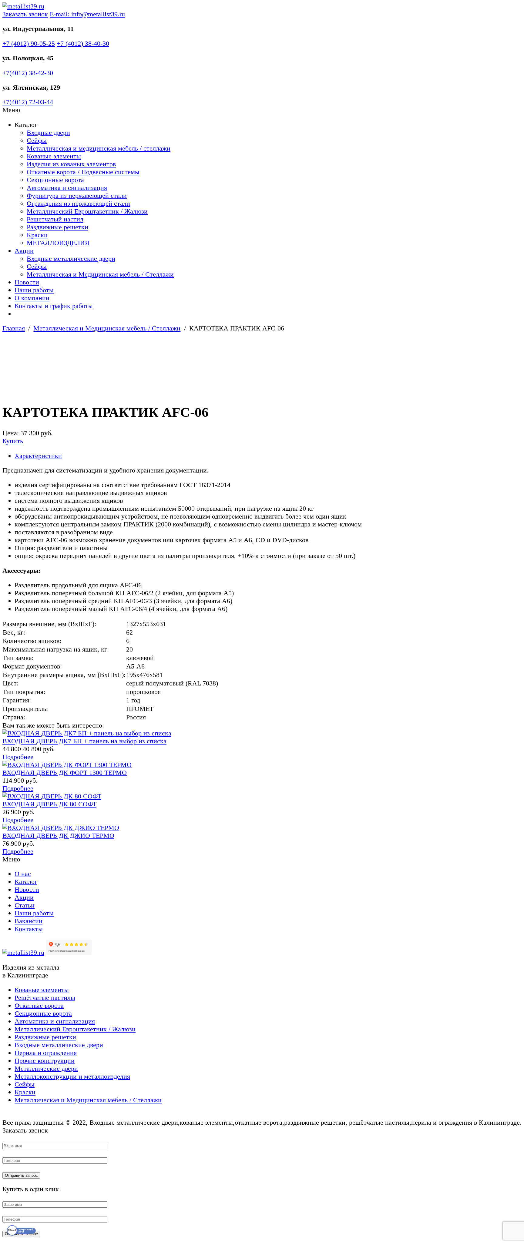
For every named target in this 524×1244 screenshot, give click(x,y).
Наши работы (34, 290)
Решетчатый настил (55, 219)
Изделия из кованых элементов (71, 164)
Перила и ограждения (46, 1053)
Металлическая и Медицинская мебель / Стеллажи (100, 274)
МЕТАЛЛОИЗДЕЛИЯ (58, 243)
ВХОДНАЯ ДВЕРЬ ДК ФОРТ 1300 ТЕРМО (64, 772)
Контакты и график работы (54, 306)
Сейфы (37, 140)
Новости (27, 282)
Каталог (26, 881)
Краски (37, 235)
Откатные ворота (39, 1005)
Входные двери (48, 132)
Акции (24, 250)
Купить (12, 441)
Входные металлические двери (71, 258)
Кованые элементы (54, 156)
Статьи (25, 905)
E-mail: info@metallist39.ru (87, 14)
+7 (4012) (28, 43)
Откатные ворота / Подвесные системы (83, 172)
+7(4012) (27, 73)
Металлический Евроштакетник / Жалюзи (87, 211)
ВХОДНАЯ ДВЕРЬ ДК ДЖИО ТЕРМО (58, 835)
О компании (32, 298)
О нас (23, 873)
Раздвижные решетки (57, 227)
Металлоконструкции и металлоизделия (72, 1076)
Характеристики (38, 455)
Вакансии (28, 921)
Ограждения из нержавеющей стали (78, 203)
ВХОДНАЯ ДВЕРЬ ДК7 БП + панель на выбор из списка (84, 741)
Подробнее (17, 757)
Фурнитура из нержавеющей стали (77, 195)
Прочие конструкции (45, 1060)
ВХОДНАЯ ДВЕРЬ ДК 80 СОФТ (49, 804)
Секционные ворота (55, 180)
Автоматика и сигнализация (67, 187)
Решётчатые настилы (45, 997)
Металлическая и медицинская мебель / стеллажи (98, 148)
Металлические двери (46, 1068)
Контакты (29, 929)
